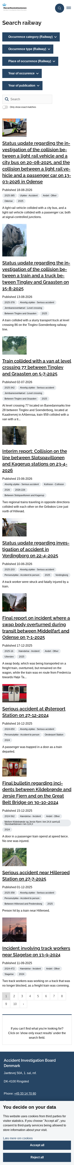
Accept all (37, 1145)
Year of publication (21, 85)
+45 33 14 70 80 (25, 1093)
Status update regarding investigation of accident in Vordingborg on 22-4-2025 (35, 549)
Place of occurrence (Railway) (29, 61)
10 (15, 1004)
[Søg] (6, 99)
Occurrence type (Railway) (27, 49)
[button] (70, 8)
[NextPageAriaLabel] (23, 1004)
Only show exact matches (23, 107)
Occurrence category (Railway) (30, 36)
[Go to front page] (26, 8)
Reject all (37, 1157)
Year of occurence (21, 73)
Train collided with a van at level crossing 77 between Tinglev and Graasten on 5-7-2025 (36, 367)
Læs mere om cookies (18, 1138)
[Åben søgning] (59, 8)
